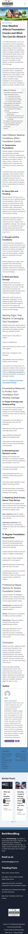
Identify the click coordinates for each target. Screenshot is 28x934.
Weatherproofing (7, 23)
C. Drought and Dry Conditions (14, 99)
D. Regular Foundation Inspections (13, 121)
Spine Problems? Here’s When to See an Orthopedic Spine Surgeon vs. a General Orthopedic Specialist (7, 760)
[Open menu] (24, 3)
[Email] (16, 741)
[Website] (18, 741)
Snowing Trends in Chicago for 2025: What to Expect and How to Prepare (20, 801)
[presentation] (7, 785)
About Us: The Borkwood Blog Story (14, 924)
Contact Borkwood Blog (14, 927)
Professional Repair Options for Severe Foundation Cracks (13, 124)
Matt (6, 698)
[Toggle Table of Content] (22, 90)
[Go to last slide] (4, 801)
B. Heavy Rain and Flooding (13, 98)
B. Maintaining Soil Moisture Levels (15, 115)
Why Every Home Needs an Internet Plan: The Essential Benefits (20, 756)
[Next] (24, 801)
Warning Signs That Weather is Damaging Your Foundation (12, 104)
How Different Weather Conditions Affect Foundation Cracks (13, 93)
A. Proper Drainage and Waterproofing (12, 113)
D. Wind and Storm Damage (14, 101)
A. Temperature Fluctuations (13, 96)
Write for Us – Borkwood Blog (14, 932)
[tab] (12, 821)
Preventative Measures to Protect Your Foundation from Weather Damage (13, 108)
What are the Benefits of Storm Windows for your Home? (7, 798)
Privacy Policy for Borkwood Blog (14, 930)
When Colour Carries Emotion (10, 873)
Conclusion (7, 126)
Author (6, 128)
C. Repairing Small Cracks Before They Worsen (15, 118)
